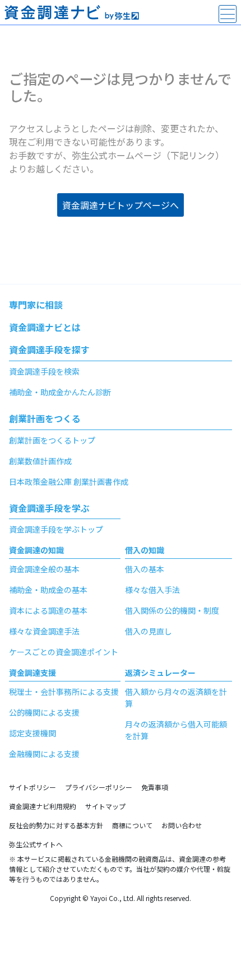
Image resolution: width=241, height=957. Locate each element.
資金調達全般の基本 (44, 569)
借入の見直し (148, 631)
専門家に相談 (36, 304)
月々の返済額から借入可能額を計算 (176, 729)
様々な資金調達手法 (44, 631)
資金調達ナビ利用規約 (42, 806)
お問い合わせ (181, 825)
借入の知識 (144, 549)
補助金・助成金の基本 (48, 589)
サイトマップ (105, 806)
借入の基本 (144, 569)
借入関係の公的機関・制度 (172, 610)
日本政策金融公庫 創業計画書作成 (68, 481)
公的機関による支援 (44, 712)
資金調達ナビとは (45, 327)
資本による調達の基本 (48, 610)
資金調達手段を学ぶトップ (56, 529)
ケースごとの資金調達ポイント (63, 651)
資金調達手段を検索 (44, 371)
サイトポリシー (32, 787)
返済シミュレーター (160, 672)
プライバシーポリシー (98, 787)
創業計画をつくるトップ (52, 440)
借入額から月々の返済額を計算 (176, 697)
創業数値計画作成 (40, 460)
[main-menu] (228, 14)
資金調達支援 (32, 672)
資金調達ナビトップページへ (120, 205)
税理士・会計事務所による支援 (64, 691)
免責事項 (154, 787)
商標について (132, 825)
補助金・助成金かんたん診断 (60, 392)
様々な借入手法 (152, 589)
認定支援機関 (32, 733)
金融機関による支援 (44, 753)
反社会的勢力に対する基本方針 (56, 825)
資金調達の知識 (36, 549)
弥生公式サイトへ (36, 844)
